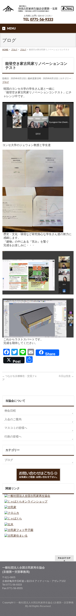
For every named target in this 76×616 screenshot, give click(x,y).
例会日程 (10, 410)
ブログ (5, 82)
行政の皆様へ (12, 436)
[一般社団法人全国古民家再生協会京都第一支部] (38, 7)
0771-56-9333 (41, 19)
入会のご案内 (12, 419)
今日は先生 (66, 376)
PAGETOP (64, 558)
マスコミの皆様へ (15, 427)
